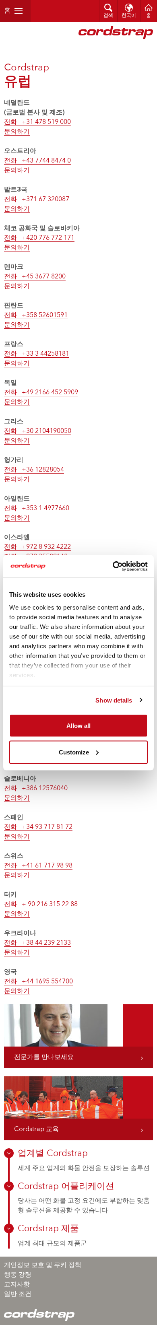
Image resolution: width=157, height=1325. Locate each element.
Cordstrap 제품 (48, 1228)
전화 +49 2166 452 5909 (41, 392)
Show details (113, 700)
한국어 (129, 15)
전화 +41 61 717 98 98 (38, 866)
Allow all (78, 725)
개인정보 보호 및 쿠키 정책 (42, 1265)
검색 (108, 15)
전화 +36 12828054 (34, 470)
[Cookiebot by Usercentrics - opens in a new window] (113, 566)
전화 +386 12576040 (36, 788)
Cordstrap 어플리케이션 (66, 1186)
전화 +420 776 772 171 (39, 238)
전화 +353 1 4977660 (36, 508)
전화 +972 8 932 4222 (37, 547)
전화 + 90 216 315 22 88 (41, 904)
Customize (74, 751)
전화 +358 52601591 (36, 315)
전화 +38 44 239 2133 (37, 943)
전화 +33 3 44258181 (36, 354)
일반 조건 (17, 1294)
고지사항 (17, 1285)
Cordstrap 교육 (36, 1129)
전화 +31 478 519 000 (37, 122)
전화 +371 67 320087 (36, 199)
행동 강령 (17, 1275)
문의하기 (17, 132)
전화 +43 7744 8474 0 (37, 161)
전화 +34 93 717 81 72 (38, 827)
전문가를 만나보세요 (44, 1057)
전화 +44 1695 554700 (38, 982)
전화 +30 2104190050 (37, 431)
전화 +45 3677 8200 (35, 277)
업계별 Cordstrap (53, 1153)
